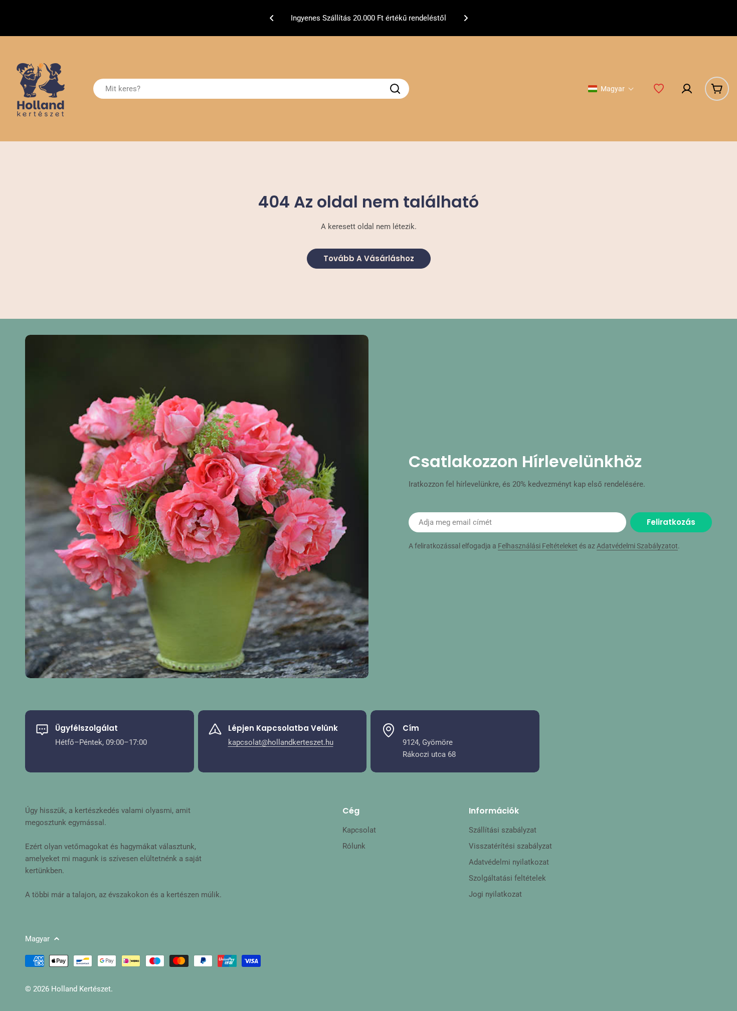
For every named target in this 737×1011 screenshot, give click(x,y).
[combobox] (251, 89)
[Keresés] (395, 89)
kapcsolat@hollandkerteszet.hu (280, 742)
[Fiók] (687, 89)
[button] (272, 18)
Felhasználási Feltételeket (538, 546)
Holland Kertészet (81, 988)
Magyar (37, 938)
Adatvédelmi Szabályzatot (637, 546)
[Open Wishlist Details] (659, 89)
